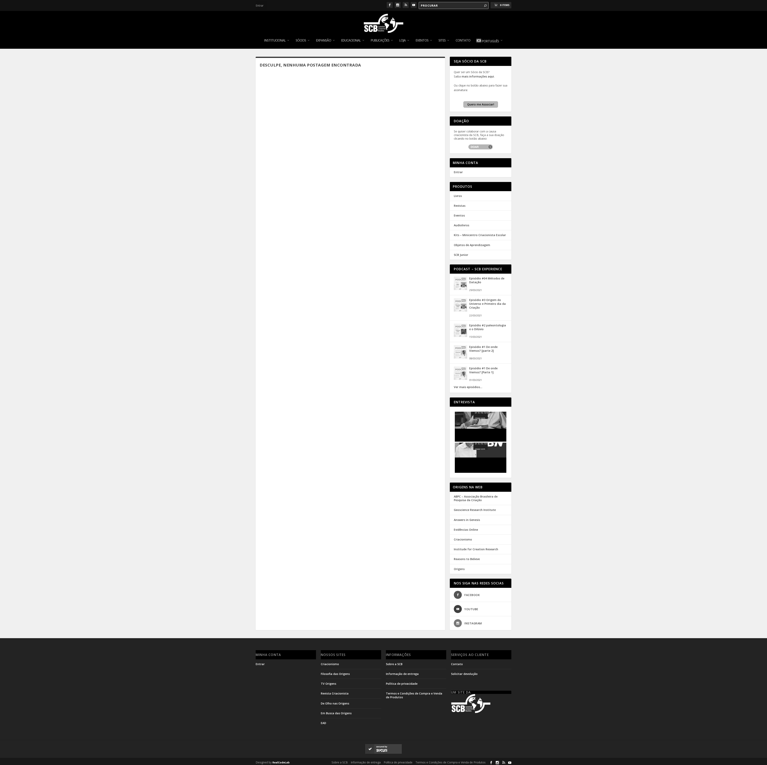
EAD (323, 723)
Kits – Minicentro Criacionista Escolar (480, 235)
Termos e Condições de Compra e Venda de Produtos (450, 762)
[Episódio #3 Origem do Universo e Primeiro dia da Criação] (460, 310)
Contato (463, 41)
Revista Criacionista (335, 693)
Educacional (351, 41)
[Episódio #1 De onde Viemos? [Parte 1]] (460, 379)
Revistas (459, 206)
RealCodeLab (281, 762)
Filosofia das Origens (335, 674)
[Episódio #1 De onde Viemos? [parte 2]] (460, 357)
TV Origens (328, 684)
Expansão (323, 41)
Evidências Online (466, 530)
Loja (402, 41)
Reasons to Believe (467, 559)
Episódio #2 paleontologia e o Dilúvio (487, 327)
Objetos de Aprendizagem (472, 245)
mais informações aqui (478, 76)
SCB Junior (461, 255)
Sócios (301, 41)
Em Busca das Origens (336, 713)
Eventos (422, 41)
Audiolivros (461, 225)
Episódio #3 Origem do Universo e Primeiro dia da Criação (487, 303)
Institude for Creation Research (476, 549)
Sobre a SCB (394, 664)
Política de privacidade (401, 684)
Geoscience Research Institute (475, 510)
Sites (442, 41)
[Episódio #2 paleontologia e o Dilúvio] (460, 336)
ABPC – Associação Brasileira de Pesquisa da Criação (476, 498)
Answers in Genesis (467, 520)
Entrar (259, 5)
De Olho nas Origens (335, 703)
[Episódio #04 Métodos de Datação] (460, 289)
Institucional (275, 41)
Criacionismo (463, 539)
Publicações (380, 41)
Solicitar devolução (464, 674)
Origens (459, 569)
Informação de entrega (402, 674)
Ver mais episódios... (468, 387)
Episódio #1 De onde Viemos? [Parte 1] (483, 370)
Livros (458, 196)
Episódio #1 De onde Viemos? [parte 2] (483, 349)
